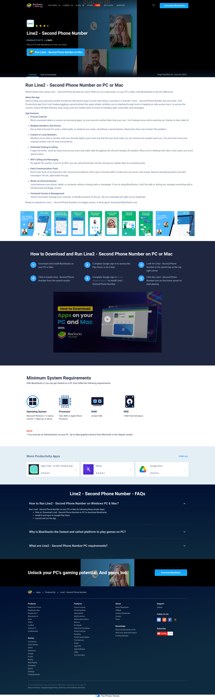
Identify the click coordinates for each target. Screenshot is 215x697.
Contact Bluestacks (122, 613)
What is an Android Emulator (126, 633)
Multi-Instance (79, 616)
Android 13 (32, 628)
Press (117, 619)
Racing (30, 660)
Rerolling (77, 634)
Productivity (35, 40)
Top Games (32, 642)
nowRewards (33, 631)
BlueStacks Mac (34, 610)
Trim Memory (79, 640)
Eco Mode (77, 625)
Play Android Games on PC (125, 630)
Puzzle (30, 657)
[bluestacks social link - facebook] (170, 620)
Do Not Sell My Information (76, 688)
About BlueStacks (122, 607)
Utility (76, 652)
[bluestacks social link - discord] (159, 620)
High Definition (79, 649)
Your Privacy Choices (110, 696)
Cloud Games (33, 645)
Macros (77, 622)
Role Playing (32, 663)
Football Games (34, 674)
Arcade (30, 654)
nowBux (31, 625)
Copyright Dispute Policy (49, 688)
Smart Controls (79, 631)
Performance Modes (81, 637)
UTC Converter (79, 655)
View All (183, 456)
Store (93, 5)
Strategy (31, 671)
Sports (30, 668)
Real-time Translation (82, 628)
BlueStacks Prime (34, 607)
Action (30, 648)
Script (76, 643)
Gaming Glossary (121, 636)
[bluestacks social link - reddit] (164, 620)
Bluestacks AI (33, 616)
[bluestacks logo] (35, 5)
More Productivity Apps (43, 456)
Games (66, 5)
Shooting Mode (79, 610)
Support (121, 5)
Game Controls (79, 607)
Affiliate (108, 5)
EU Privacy (62, 688)
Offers (30, 622)
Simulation (32, 666)
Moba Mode (78, 613)
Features (52, 5)
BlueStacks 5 (33, 613)
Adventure (32, 651)
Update (159, 607)
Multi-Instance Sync (81, 619)
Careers (118, 616)
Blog (78, 5)
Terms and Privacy (34, 688)
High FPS (77, 646)
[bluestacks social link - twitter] (175, 620)
